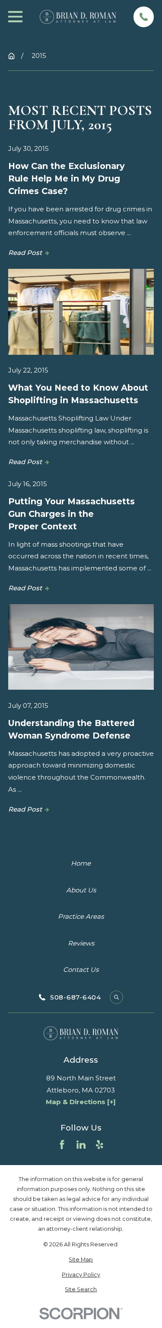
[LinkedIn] (81, 1144)
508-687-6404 (75, 997)
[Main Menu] (15, 17)
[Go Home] (11, 56)
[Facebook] (62, 1144)
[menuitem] (81, 1259)
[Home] (78, 17)
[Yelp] (99, 1144)
